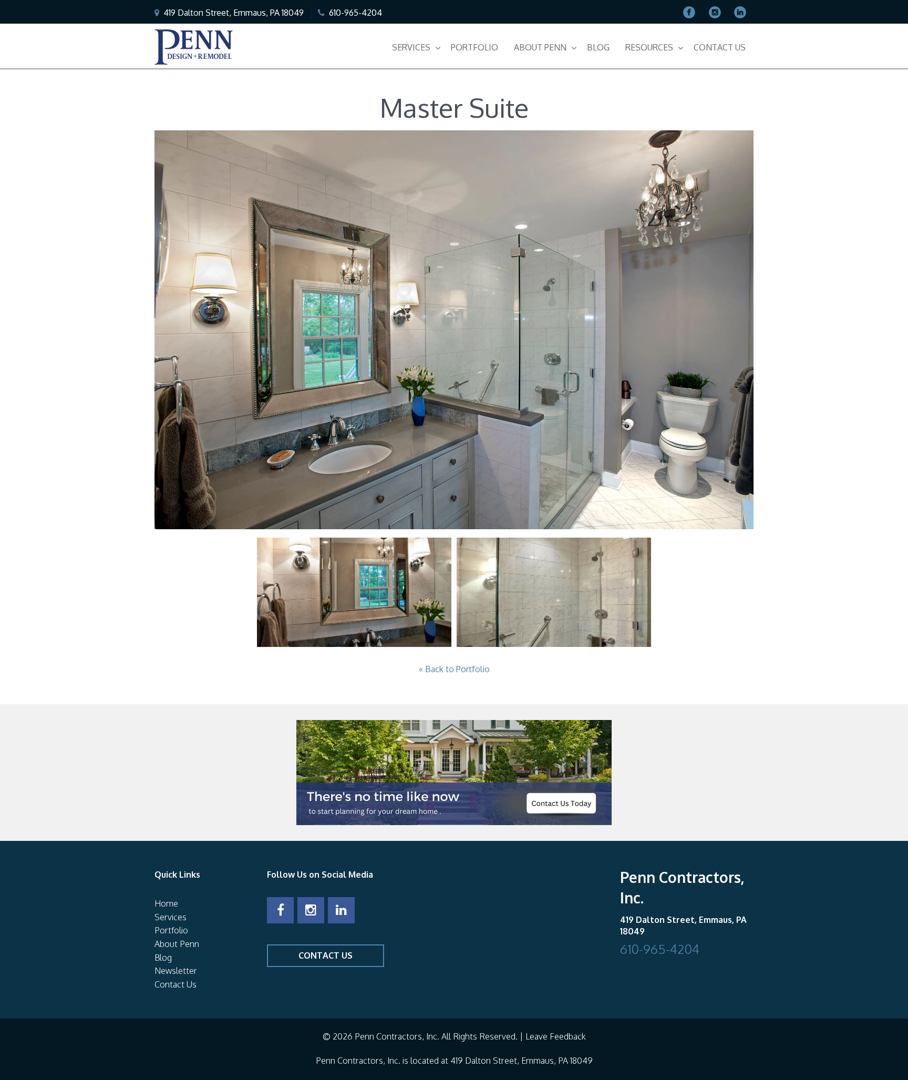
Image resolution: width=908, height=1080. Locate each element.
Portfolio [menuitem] (474, 47)
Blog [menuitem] (598, 47)
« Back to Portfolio (454, 669)
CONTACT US (325, 955)
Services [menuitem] (411, 47)
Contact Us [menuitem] (720, 47)
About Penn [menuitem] (540, 47)
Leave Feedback (555, 1036)
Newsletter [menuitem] (175, 970)
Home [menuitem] (166, 903)
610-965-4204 (355, 12)
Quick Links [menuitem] (177, 874)
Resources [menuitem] (649, 47)
